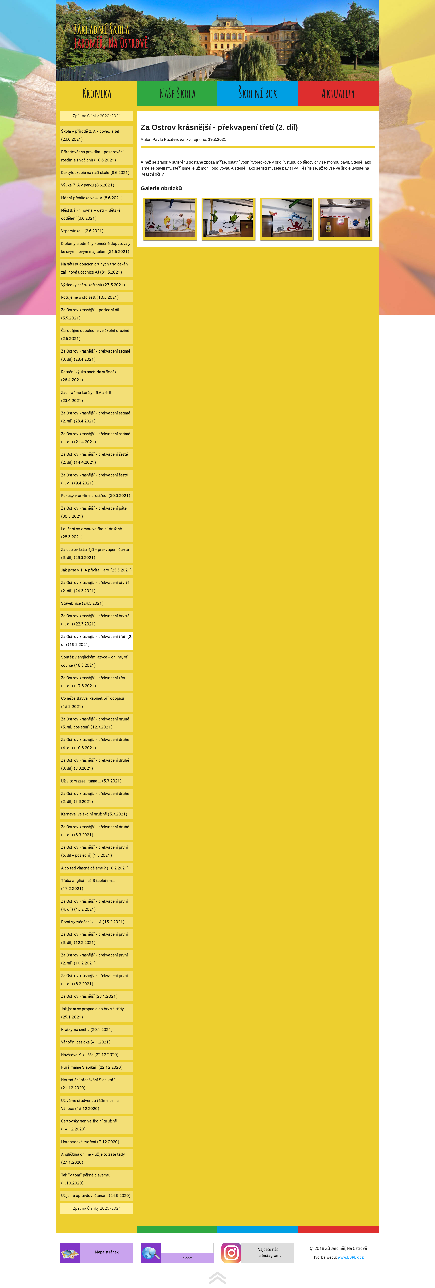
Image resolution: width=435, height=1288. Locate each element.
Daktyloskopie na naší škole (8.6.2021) (95, 172)
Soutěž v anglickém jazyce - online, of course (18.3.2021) (94, 661)
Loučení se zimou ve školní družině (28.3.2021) (91, 532)
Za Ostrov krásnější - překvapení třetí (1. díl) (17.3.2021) (93, 681)
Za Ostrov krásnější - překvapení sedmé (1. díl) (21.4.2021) (95, 437)
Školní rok (257, 93)
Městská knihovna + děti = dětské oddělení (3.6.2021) (90, 214)
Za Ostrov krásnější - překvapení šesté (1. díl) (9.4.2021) (94, 479)
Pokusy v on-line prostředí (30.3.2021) (95, 495)
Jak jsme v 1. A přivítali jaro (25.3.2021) (96, 570)
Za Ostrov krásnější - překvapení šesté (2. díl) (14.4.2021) (94, 458)
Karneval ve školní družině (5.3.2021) (94, 814)
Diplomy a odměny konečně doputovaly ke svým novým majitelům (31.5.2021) (95, 247)
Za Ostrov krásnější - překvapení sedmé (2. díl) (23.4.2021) (95, 417)
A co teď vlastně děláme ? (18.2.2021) (95, 868)
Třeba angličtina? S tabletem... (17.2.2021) (88, 884)
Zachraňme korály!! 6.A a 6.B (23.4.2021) (86, 396)
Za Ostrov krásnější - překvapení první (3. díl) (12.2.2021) (94, 938)
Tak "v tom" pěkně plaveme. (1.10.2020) (85, 1179)
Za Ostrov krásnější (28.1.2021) (89, 996)
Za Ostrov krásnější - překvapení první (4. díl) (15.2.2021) (94, 905)
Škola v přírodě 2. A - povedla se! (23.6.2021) (90, 135)
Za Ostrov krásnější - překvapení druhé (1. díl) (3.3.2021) (95, 830)
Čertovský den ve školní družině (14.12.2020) (89, 1125)
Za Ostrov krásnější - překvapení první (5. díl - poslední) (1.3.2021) (94, 851)
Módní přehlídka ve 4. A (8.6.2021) (92, 197)
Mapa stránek (107, 1252)
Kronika (96, 93)
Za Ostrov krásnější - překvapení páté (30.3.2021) (94, 512)
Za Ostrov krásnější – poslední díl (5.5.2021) (90, 314)
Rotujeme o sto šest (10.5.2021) (90, 297)
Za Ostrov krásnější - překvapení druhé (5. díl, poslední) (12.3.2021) (95, 723)
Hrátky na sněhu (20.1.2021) (87, 1029)
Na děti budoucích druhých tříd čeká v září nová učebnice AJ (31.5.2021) (94, 268)
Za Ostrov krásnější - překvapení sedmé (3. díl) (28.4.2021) (95, 355)
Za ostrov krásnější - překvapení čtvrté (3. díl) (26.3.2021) (95, 553)
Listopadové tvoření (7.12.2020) (90, 1141)
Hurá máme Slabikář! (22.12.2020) (91, 1067)
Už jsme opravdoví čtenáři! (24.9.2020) (95, 1195)
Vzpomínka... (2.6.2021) (82, 230)
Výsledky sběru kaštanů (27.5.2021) (93, 284)
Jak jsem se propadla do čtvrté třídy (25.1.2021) (92, 1013)
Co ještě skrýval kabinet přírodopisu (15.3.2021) (92, 702)
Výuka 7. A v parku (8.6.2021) (87, 185)
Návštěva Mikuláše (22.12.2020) (89, 1054)
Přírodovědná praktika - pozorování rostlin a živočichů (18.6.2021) (92, 156)
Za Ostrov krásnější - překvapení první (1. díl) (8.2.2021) (94, 979)
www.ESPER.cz (351, 1257)
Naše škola (177, 93)
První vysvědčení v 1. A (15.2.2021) (92, 921)
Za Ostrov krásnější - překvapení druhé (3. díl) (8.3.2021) (95, 764)
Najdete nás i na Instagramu (268, 1252)
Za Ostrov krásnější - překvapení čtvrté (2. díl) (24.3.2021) (95, 586)
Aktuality (338, 93)
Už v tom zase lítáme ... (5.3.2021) (91, 781)
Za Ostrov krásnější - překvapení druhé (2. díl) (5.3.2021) (95, 797)
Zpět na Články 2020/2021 (97, 116)
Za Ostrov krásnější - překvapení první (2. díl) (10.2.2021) (94, 959)
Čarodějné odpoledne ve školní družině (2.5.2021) (95, 334)
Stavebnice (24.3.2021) (82, 603)
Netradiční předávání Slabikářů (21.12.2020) (88, 1083)
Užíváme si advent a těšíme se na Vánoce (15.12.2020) (90, 1104)
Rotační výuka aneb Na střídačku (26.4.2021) (90, 375)
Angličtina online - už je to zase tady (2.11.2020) (93, 1158)
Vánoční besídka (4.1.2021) (85, 1042)
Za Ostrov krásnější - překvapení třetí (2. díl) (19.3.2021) (96, 640)
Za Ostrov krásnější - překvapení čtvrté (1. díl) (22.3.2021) (95, 620)
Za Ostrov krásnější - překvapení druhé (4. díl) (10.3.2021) (95, 743)
